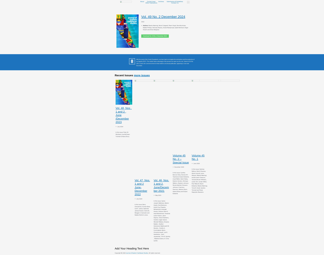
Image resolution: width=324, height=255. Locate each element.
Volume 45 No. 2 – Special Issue (181, 159)
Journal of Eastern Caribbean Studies (137, 253)
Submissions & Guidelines (175, 1)
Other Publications (151, 3)
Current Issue (151, 1)
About (142, 1)
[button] (188, 2)
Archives (161, 1)
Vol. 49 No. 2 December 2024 (163, 17)
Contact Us (175, 3)
